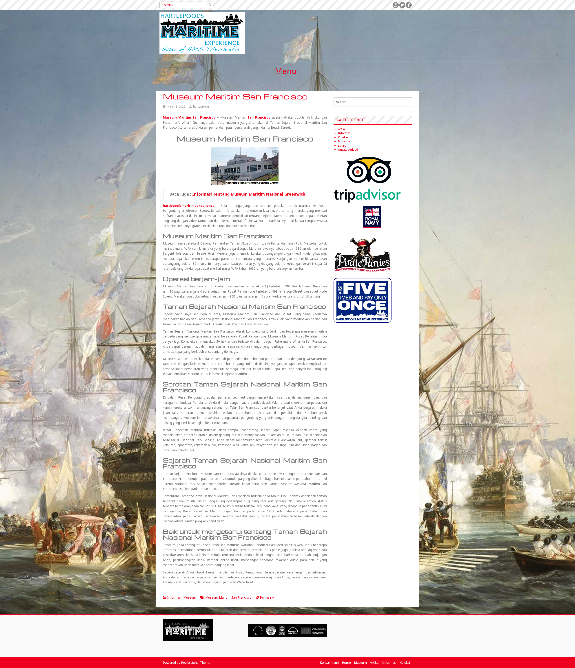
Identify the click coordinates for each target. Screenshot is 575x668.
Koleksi (343, 137)
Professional (190, 662)
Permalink (267, 597)
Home (346, 662)
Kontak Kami (329, 662)
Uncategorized (348, 150)
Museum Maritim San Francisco (228, 597)
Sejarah (343, 145)
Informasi (174, 597)
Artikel (342, 129)
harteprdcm (201, 106)
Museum (189, 597)
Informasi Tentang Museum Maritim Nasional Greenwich (248, 194)
